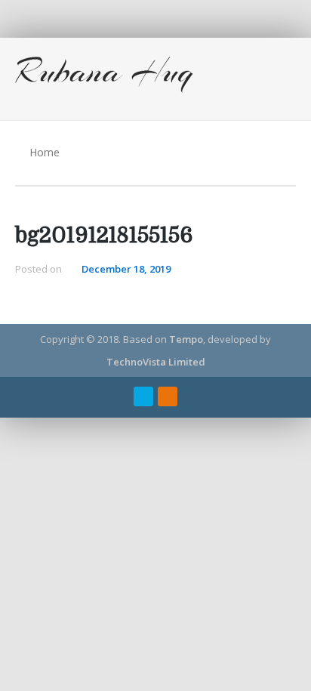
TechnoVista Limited (155, 362)
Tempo (186, 339)
